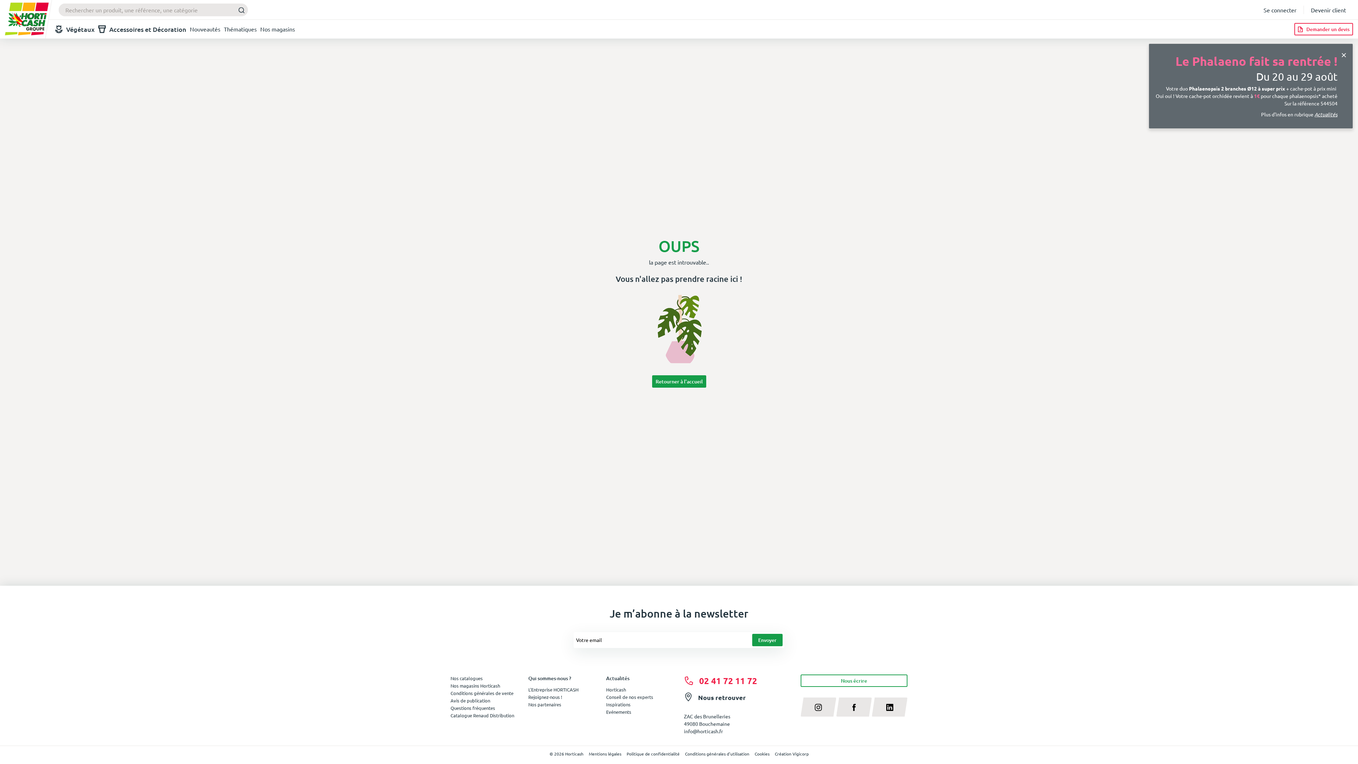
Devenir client (1328, 9)
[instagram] (818, 707)
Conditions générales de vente (482, 693)
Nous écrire (854, 680)
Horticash (616, 690)
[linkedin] (889, 707)
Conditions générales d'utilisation (717, 754)
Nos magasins (277, 29)
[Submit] (239, 10)
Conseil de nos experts (629, 697)
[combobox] (153, 10)
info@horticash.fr (703, 731)
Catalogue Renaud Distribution (482, 715)
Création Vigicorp (792, 754)
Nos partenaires (544, 704)
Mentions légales (605, 754)
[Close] (1344, 54)
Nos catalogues (467, 678)
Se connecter (1280, 9)
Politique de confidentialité (653, 754)
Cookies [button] (762, 754)
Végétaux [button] (80, 29)
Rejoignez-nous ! (545, 697)
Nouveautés (205, 29)
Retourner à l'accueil (679, 381)
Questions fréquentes (473, 708)
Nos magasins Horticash (475, 686)
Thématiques (240, 29)
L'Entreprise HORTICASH (553, 690)
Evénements (618, 712)
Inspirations (618, 704)
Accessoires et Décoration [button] (147, 29)
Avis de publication (470, 701)
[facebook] (854, 707)
